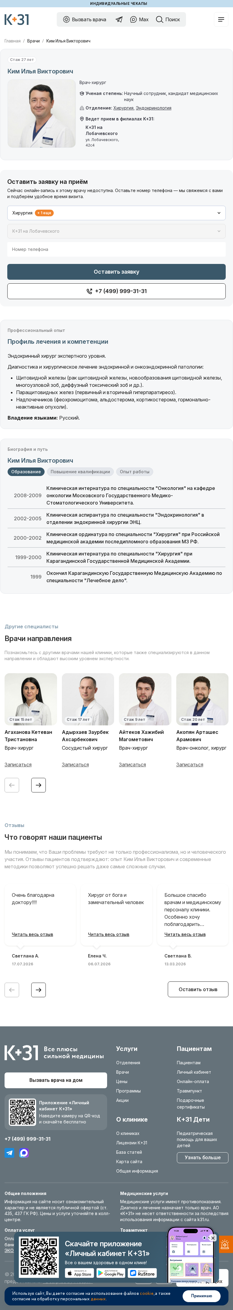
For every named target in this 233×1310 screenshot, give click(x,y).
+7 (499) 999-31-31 (27, 1139)
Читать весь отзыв (32, 934)
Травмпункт (189, 1090)
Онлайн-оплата (193, 1081)
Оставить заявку (116, 271)
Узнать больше (203, 1157)
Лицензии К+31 (131, 1142)
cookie (147, 1294)
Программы (128, 1090)
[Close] (213, 1237)
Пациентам (189, 1062)
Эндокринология (153, 107)
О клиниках (128, 1133)
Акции (122, 1100)
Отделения (128, 1062)
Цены (121, 1081)
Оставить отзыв (198, 989)
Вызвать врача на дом (56, 1080)
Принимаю (201, 1296)
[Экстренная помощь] (223, 1245)
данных (98, 1299)
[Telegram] (9, 1153)
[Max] (24, 1153)
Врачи (33, 41)
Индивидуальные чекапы (118, 4)
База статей (129, 1152)
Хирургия (123, 107)
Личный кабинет (194, 1072)
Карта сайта (129, 1161)
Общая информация (137, 1170)
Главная (13, 41)
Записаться (18, 764)
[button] (38, 785)
